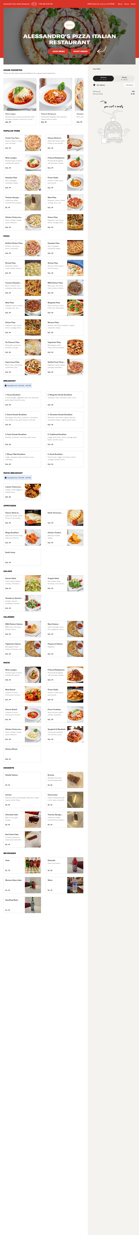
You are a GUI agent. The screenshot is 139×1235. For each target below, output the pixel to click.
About (133, 4)
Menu (120, 4)
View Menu (58, 51)
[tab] (103, 78)
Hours (126, 4)
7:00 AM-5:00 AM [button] (46, 4)
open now (34, 4)
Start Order (80, 51)
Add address (129, 85)
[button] (22, 143)
